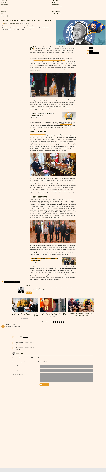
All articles (28, 292)
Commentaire (18, 374)
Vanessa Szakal (27, 23)
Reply (37, 342)
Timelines (4, 5)
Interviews (55, 5)
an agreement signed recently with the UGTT (58, 146)
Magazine (55, 0)
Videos (3, 3)
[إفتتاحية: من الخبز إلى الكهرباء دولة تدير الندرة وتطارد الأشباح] (25, 305)
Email (16, 370)
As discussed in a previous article (37, 134)
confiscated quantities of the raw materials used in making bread (49, 60)
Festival (3, 13)
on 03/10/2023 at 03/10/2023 (29, 342)
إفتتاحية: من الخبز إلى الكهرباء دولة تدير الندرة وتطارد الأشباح (25, 315)
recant (51, 65)
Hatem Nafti (15, 23)
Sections (4, 0)
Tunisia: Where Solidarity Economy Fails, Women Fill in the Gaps (81, 314)
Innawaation (56, 11)
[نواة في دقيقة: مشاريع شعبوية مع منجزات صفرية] (53, 305)
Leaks (3, 9)
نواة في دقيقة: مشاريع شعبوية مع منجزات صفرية (54, 314)
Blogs (54, 3)
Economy (91, 48)
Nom (15, 366)
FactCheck (4, 7)
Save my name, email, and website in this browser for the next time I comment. (33, 362)
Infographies (56, 9)
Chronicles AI (56, 13)
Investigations (56, 7)
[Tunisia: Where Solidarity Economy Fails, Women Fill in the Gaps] (81, 305)
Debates (3, 11)
